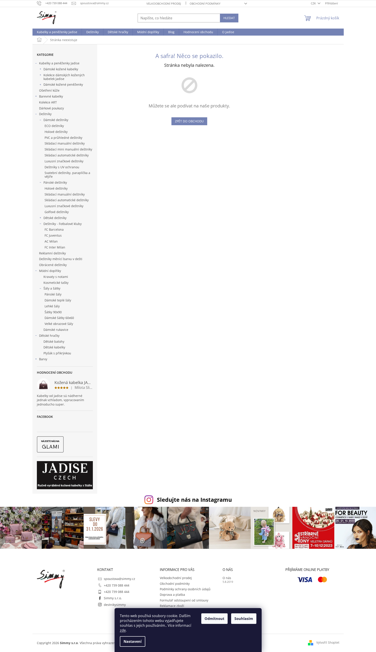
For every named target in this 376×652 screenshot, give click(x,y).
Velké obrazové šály (59, 324)
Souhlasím (243, 618)
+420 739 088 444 (116, 585)
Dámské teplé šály (58, 300)
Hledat (229, 18)
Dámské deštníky (55, 120)
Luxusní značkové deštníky (64, 161)
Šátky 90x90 (53, 312)
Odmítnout (214, 618)
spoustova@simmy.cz (119, 579)
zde (123, 630)
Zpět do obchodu (189, 121)
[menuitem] (57, 32)
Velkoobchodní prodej (163, 3)
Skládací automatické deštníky (67, 155)
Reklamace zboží (172, 606)
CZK (314, 3)
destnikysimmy (115, 605)
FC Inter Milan (55, 247)
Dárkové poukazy (51, 108)
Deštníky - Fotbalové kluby (62, 224)
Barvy (43, 359)
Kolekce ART (48, 102)
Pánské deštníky (55, 182)
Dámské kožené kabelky (60, 69)
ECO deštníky (54, 126)
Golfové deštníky (57, 212)
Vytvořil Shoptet (327, 642)
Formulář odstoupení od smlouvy (184, 600)
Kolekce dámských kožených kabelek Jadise (64, 77)
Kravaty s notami (55, 277)
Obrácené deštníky (53, 265)
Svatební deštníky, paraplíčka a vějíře (67, 175)
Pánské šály (53, 294)
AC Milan (51, 241)
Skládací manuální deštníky (65, 143)
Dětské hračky (49, 335)
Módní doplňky (50, 271)
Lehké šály (52, 306)
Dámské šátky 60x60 (59, 318)
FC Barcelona (54, 229)
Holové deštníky (56, 132)
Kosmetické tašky (55, 283)
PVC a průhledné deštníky (63, 138)
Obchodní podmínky (205, 3)
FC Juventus (53, 235)
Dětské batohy (53, 341)
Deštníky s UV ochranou (62, 167)
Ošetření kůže (49, 90)
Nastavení (133, 641)
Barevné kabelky (51, 96)
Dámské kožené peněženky (63, 84)
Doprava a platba (172, 594)
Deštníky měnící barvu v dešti (60, 259)
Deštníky (45, 114)
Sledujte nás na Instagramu (194, 499)
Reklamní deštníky (52, 253)
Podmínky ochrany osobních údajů (185, 589)
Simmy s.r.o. (113, 598)
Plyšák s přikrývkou (57, 353)
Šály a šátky (51, 288)
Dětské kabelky (54, 347)
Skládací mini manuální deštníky (68, 149)
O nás (227, 578)
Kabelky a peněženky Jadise (59, 63)
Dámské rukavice (55, 330)
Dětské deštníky (55, 218)
